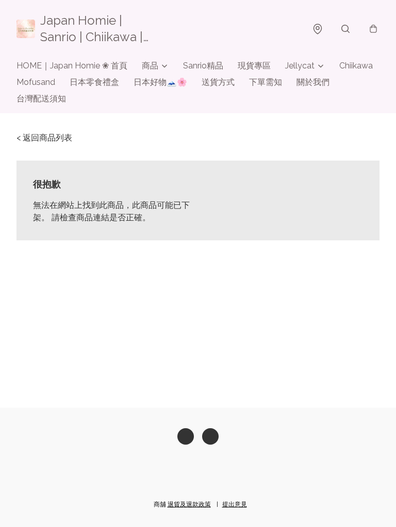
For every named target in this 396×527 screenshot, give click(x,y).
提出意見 (234, 504)
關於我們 (312, 82)
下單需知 (265, 82)
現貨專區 (254, 66)
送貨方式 (218, 82)
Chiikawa (356, 66)
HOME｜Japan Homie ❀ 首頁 (71, 66)
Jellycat (300, 66)
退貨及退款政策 (189, 504)
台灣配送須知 (41, 98)
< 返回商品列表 (44, 138)
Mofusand (35, 82)
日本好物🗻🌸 (160, 82)
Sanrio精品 (203, 66)
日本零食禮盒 (94, 82)
